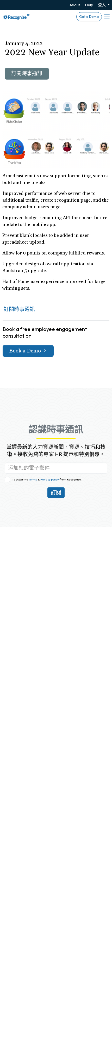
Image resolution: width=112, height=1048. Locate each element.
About (75, 4)
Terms (33, 479)
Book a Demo (25, 351)
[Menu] (106, 17)
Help (89, 4)
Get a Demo (89, 16)
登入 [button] (102, 4)
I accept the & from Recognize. (47, 479)
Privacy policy (49, 479)
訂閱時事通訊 (26, 73)
